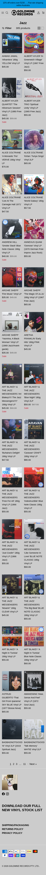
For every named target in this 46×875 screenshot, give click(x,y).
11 (24, 764)
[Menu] (2, 12)
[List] (42, 28)
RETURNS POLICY (12, 829)
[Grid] (39, 28)
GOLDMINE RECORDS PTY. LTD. (24, 866)
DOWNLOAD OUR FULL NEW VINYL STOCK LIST (22, 808)
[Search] (8, 12)
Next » (33, 764)
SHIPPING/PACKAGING (15, 825)
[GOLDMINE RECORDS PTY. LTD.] (23, 12)
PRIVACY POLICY (12, 833)
